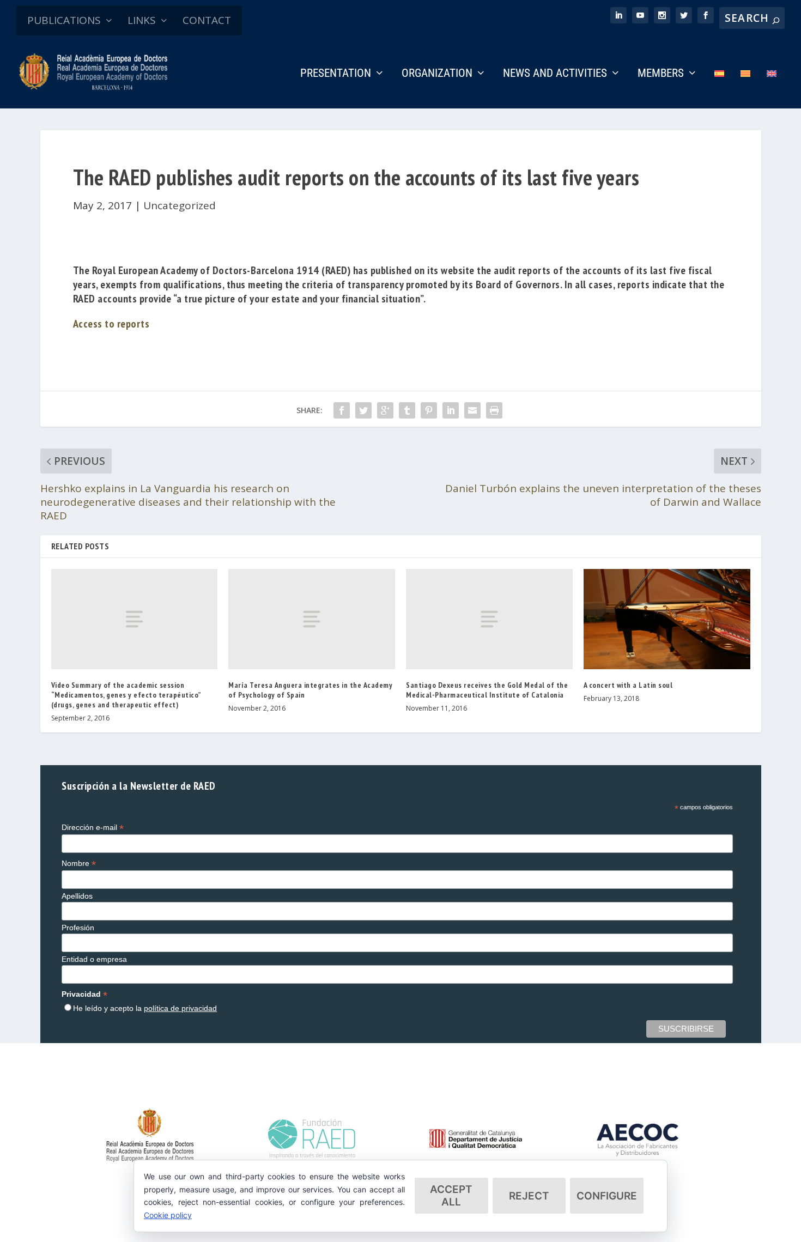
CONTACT (207, 20)
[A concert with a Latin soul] (667, 619)
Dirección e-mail (93, 827)
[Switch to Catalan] (745, 88)
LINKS (142, 20)
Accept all (451, 1195)
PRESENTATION (335, 74)
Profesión (78, 927)
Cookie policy (168, 1215)
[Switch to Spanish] (719, 88)
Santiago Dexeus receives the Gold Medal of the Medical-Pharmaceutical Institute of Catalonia (487, 690)
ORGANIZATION (437, 74)
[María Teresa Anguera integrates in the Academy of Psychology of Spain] (311, 619)
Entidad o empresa (94, 959)
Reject (529, 1196)
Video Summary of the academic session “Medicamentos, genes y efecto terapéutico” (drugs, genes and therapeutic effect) (126, 695)
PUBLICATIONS (64, 20)
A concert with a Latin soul (628, 685)
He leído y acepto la (145, 1008)
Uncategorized (179, 205)
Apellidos (77, 896)
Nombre (79, 863)
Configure (607, 1196)
